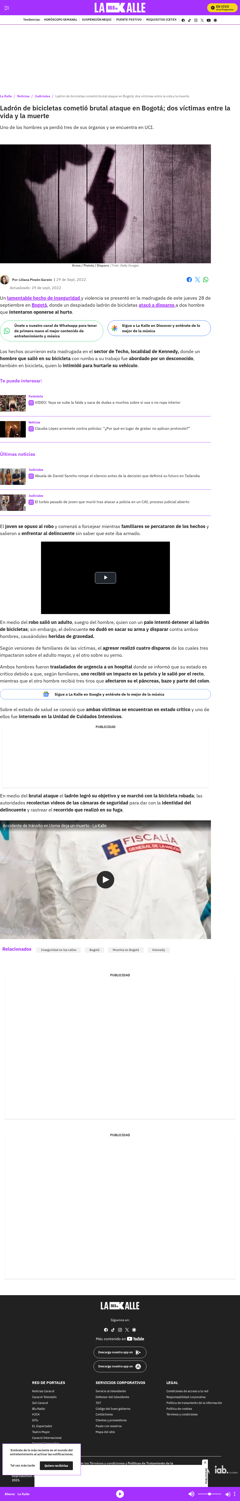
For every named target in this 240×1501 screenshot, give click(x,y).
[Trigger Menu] (6, 7)
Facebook (189, 282)
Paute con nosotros (109, 1426)
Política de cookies (179, 1408)
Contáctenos (104, 1414)
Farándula (36, 396)
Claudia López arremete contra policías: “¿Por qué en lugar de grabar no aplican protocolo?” (112, 428)
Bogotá (94, 950)
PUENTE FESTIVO (129, 20)
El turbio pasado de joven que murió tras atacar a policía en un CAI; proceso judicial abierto (112, 501)
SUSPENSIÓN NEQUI (97, 20)
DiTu (35, 1420)
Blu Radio (38, 1408)
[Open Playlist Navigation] (234, 1494)
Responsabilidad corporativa (186, 1397)
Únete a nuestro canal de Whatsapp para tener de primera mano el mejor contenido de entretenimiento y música (55, 330)
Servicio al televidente (111, 1391)
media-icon (120, 1494)
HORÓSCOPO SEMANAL (60, 20)
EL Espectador (42, 1426)
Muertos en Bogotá (126, 950)
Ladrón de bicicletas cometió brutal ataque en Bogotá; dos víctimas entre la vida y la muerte (122, 96)
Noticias (23, 96)
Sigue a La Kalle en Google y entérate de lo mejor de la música (109, 694)
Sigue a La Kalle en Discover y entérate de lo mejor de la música (161, 328)
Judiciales (42, 96)
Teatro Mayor (41, 1432)
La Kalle (6, 96)
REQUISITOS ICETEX (161, 20)
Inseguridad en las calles (58, 950)
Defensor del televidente (112, 1397)
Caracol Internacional (47, 1438)
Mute (191, 1494)
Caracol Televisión (44, 1397)
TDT (98, 1403)
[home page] (120, 7)
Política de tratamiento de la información (194, 1403)
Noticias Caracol (43, 1391)
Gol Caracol (40, 1403)
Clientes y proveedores (111, 1420)
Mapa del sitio (105, 1432)
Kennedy (158, 950)
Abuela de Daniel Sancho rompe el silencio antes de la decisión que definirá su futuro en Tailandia (117, 475)
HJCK (36, 1414)
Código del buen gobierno (113, 1408)
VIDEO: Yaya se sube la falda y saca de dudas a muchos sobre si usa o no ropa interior (107, 402)
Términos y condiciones (182, 1414)
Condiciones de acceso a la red (187, 1391)
